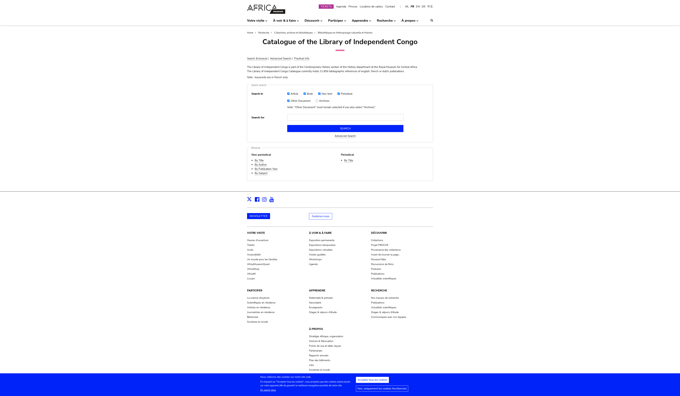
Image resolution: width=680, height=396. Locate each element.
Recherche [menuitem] (385, 22)
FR (412, 7)
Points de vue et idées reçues (325, 346)
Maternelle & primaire (321, 298)
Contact (390, 7)
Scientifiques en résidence (261, 302)
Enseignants (315, 307)
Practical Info (301, 58)
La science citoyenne (258, 298)
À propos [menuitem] (408, 22)
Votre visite (256, 233)
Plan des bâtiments (319, 360)
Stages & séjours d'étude (323, 312)
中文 (430, 7)
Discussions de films (382, 264)
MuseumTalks (378, 259)
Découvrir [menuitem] (312, 22)
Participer (254, 290)
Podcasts (376, 269)
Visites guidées (317, 254)
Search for (257, 117)
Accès (250, 250)
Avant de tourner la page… (385, 254)
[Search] (431, 20)
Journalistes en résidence (260, 312)
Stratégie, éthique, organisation (326, 336)
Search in (257, 94)
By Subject (261, 173)
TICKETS (326, 7)
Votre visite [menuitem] (255, 22)
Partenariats (315, 350)
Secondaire (315, 302)
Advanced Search (280, 58)
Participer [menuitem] (335, 22)
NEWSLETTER (258, 216)
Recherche (263, 32)
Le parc (251, 278)
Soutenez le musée (257, 322)
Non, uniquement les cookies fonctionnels (382, 388)
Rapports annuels (318, 355)
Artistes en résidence (258, 307)
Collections (377, 240)
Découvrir (379, 233)
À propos (316, 329)
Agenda (341, 7)
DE (424, 7)
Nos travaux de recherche (385, 298)
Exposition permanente (321, 240)
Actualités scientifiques (383, 278)
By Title (259, 160)
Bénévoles (252, 317)
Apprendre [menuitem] (360, 22)
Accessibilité (253, 254)
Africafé (251, 273)
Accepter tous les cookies (372, 380)
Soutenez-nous (320, 216)
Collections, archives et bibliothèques (293, 32)
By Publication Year (266, 169)
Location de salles (371, 7)
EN (418, 7)
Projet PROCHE (379, 245)
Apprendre (317, 290)
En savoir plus (268, 390)
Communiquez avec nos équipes (388, 317)
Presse (352, 7)
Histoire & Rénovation (321, 341)
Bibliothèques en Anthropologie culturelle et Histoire (345, 32)
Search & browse (257, 58)
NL (407, 7)
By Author (261, 164)
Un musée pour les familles (262, 259)
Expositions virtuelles (321, 250)
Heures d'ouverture (257, 240)
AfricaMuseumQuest (258, 264)
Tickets (251, 245)
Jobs (311, 365)
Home (250, 32)
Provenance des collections (386, 250)
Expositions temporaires (322, 245)
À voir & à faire (320, 233)
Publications (377, 273)
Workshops (315, 259)
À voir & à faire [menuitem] (284, 22)
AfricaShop (253, 269)
